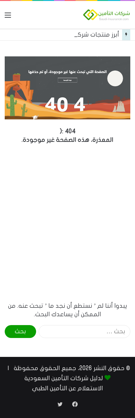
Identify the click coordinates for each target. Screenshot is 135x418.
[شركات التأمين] (106, 14)
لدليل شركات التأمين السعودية (63, 378)
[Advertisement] (67, 218)
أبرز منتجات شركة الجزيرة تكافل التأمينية (66, 34)
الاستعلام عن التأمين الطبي (67, 388)
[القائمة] (8, 17)
